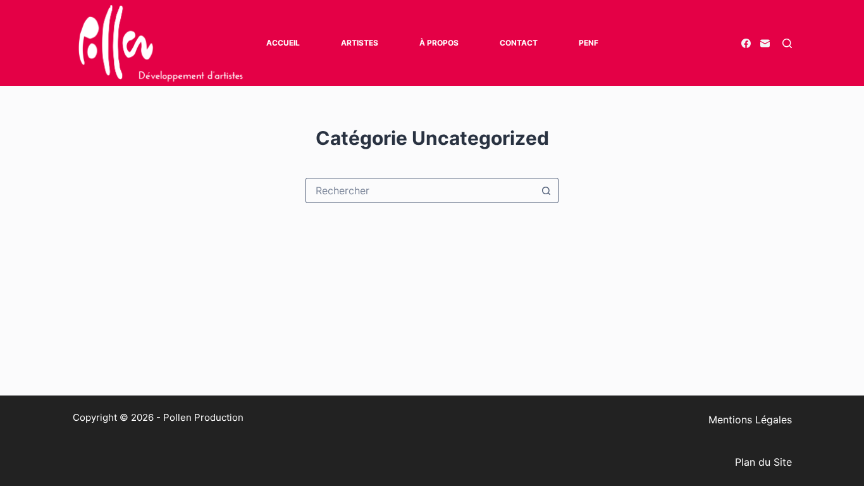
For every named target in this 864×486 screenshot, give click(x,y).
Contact (519, 42)
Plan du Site (763, 462)
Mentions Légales (750, 419)
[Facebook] (746, 43)
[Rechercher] (787, 43)
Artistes (359, 42)
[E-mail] (765, 43)
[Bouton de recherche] (546, 190)
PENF (588, 42)
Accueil (283, 42)
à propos (439, 42)
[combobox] (420, 190)
